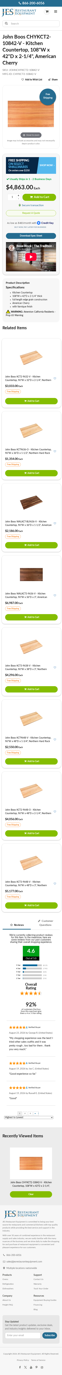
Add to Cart (41, 197)
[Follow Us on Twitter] (25, 1367)
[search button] (6, 24)
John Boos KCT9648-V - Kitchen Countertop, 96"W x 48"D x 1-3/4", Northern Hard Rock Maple (28, 741)
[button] (55, 12)
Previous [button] (4, 1173)
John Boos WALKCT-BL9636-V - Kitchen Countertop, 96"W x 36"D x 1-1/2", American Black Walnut (28, 525)
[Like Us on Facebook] (20, 1367)
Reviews (18, 925)
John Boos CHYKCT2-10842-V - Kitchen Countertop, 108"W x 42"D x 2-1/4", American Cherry (31, 1186)
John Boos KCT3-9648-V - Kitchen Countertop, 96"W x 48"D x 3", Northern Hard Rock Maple (26, 885)
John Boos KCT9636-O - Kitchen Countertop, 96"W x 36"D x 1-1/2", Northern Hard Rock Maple (28, 453)
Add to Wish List (33, 80)
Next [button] (58, 1173)
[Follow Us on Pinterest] (36, 1367)
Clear (31, 1194)
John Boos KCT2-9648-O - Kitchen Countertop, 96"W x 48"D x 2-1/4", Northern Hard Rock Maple (28, 813)
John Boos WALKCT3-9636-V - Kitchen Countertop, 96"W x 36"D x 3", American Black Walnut (26, 597)
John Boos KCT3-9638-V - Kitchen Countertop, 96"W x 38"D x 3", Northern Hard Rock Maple (26, 669)
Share (55, 80)
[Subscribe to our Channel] (31, 1367)
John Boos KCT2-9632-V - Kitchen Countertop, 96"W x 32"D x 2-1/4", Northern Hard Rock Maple (28, 380)
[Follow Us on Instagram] (42, 1367)
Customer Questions (46, 923)
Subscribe (50, 1335)
